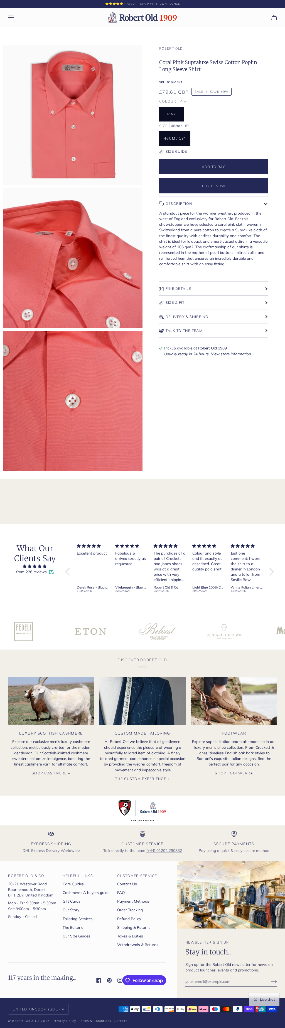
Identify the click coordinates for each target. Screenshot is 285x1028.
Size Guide (176, 151)
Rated (129, 4)
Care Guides (73, 883)
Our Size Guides (76, 936)
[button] (69, 571)
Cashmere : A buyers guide (86, 892)
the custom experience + (142, 778)
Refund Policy (129, 918)
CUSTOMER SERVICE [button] (137, 875)
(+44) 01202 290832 (164, 850)
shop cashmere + (51, 773)
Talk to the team (184, 330)
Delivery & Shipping (187, 316)
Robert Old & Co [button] (26, 875)
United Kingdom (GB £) (36, 1009)
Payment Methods (133, 901)
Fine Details (178, 288)
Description (179, 203)
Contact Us (127, 883)
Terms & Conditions (95, 1021)
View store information (231, 353)
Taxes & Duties (130, 936)
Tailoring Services (78, 918)
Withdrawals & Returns (137, 944)
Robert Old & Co (26, 1021)
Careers (120, 1021)
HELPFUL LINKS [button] (78, 875)
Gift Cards (71, 901)
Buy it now (214, 186)
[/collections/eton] (51, 631)
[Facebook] (98, 980)
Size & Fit (175, 302)
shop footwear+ (234, 773)
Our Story (71, 909)
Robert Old (171, 48)
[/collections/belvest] (118, 631)
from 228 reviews (31, 571)
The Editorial (73, 927)
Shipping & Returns (134, 927)
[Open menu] (16, 17)
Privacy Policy (64, 1021)
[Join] (269, 981)
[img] (35, 566)
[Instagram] (119, 980)
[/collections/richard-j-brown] (185, 631)
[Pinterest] (109, 980)
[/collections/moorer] (251, 631)
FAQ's (122, 892)
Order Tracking (130, 909)
